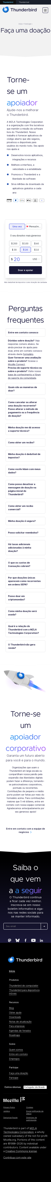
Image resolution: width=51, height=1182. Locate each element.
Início (12, 971)
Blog (11, 1008)
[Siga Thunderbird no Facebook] (25, 940)
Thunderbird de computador (23, 985)
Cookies (29, 1107)
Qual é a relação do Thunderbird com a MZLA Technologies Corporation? (23, 629)
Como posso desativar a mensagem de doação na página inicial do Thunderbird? (22, 489)
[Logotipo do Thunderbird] (20, 10)
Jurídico (6, 1111)
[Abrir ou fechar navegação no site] (45, 10)
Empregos (14, 1058)
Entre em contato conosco (23, 332)
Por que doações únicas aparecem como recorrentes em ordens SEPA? (24, 581)
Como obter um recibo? (21, 442)
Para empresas (17, 1026)
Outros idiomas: (12, 1087)
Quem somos (16, 1049)
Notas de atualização (20, 1021)
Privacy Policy (9, 1107)
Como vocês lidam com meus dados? (24, 471)
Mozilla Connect (16, 364)
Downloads (15, 1017)
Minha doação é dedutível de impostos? (24, 456)
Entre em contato (18, 1054)
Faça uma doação (18, 1073)
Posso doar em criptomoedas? (16, 598)
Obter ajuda (15, 1012)
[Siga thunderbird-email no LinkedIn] (41, 940)
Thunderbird (8, 2)
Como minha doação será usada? (22, 613)
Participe (13, 1077)
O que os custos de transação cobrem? (19, 564)
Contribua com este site (17, 1157)
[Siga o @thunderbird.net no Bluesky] (17, 940)
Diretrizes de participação (31, 1119)
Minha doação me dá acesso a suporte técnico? (24, 429)
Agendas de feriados (20, 1030)
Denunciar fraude (10, 1118)
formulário (28, 354)
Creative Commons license (21, 1151)
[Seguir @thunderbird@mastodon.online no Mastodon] (9, 940)
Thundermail (24, 2)
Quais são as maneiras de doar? (22, 389)
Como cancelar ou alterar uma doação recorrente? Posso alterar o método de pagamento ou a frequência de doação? (23, 409)
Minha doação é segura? (22, 521)
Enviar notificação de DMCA (34, 1112)
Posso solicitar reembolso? (23, 532)
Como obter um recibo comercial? (20, 508)
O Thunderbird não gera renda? (21, 646)
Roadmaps (14, 1035)
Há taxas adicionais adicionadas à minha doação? (19, 547)
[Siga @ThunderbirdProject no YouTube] (33, 940)
